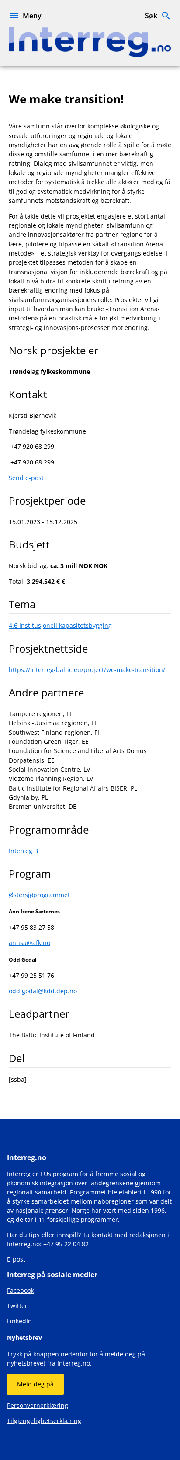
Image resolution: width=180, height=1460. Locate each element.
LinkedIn (19, 1321)
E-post (16, 1259)
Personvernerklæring (37, 1405)
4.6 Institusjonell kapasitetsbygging (60, 625)
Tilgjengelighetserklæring (44, 1420)
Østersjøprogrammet (39, 895)
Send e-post (26, 478)
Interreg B (23, 851)
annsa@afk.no (29, 943)
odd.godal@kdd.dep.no (43, 991)
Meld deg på (35, 1384)
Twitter (17, 1306)
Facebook (20, 1290)
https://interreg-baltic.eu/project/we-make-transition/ (87, 670)
